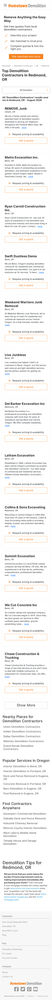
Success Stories (9, 958)
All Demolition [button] (26, 90)
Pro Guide (6, 953)
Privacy (31, 996)
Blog (4, 935)
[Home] (27, 6)
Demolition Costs (10, 930)
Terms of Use (42, 996)
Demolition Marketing (12, 949)
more (24, 127)
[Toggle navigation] (5, 5)
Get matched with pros (26, 56)
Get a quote (26, 140)
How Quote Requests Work (14, 922)
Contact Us (7, 976)
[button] (16, 989)
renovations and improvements (24, 888)
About (5, 972)
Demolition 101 (9, 926)
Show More (26, 705)
